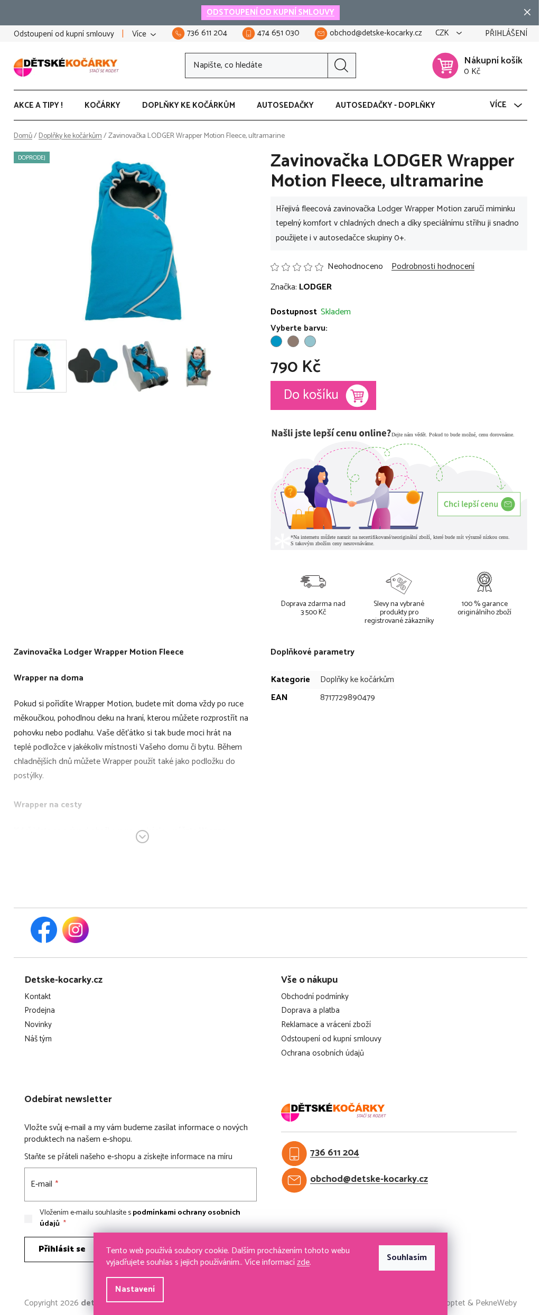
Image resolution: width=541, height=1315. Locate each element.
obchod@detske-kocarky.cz (369, 1179)
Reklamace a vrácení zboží (326, 1025)
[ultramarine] (276, 341)
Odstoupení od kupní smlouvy (64, 34)
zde (303, 1262)
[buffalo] (293, 341)
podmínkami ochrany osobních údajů (140, 1218)
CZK (443, 33)
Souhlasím (407, 1258)
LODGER (315, 287)
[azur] (310, 341)
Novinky (38, 1025)
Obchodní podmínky (315, 997)
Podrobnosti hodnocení (432, 267)
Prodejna (39, 1010)
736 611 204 (334, 1153)
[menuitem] (43, 105)
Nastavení (135, 1289)
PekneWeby (496, 1303)
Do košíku (311, 395)
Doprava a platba (310, 1010)
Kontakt (37, 997)
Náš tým (38, 1039)
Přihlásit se (62, 1249)
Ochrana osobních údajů (322, 1053)
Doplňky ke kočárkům (357, 680)
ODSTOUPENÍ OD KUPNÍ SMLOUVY (270, 12)
